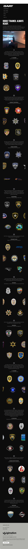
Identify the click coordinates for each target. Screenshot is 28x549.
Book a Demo (6, 542)
